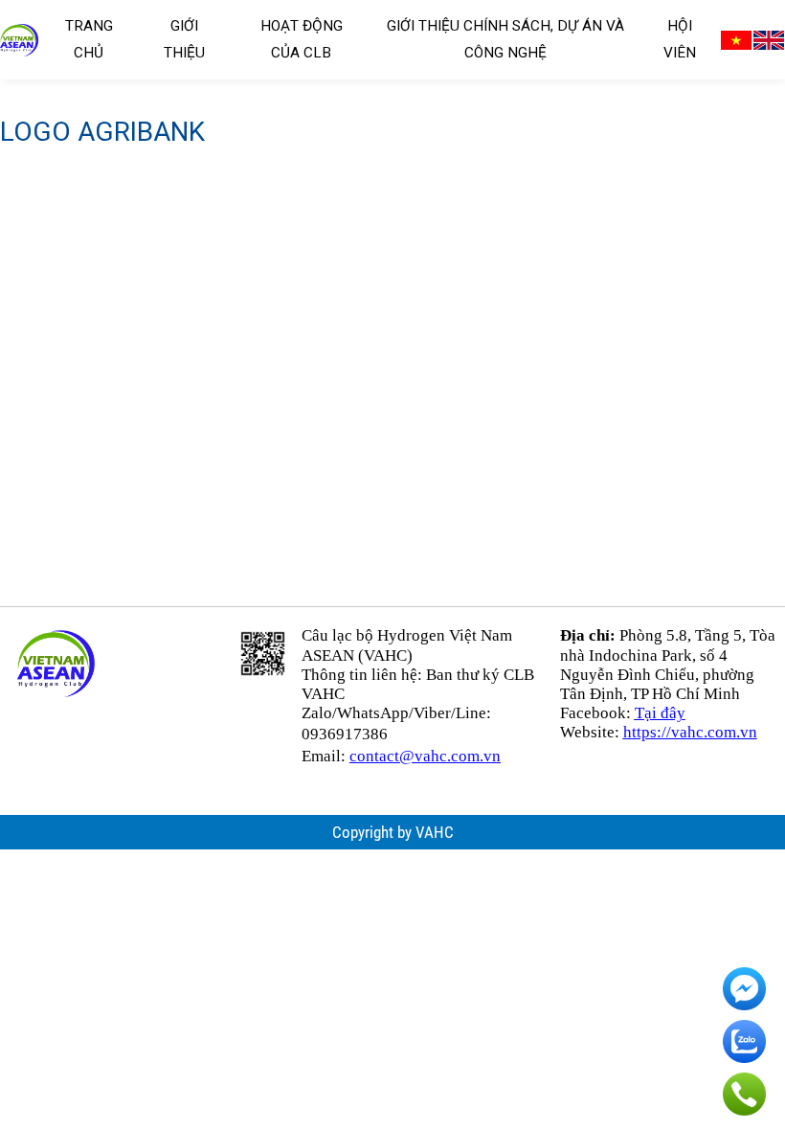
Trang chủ (89, 39)
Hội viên (679, 39)
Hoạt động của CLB (301, 39)
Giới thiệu (184, 39)
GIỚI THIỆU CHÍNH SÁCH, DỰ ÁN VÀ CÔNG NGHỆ (505, 39)
